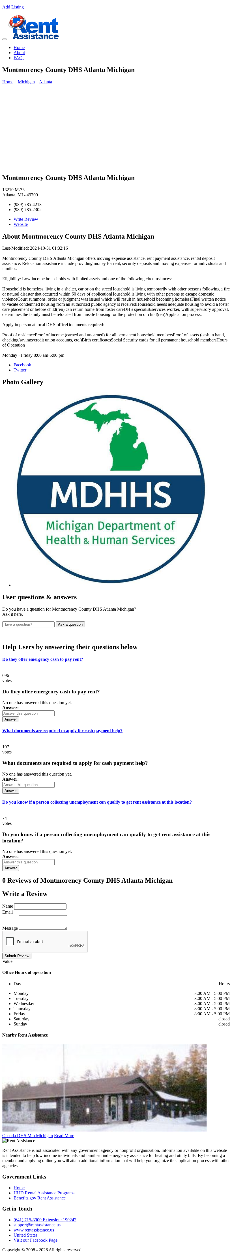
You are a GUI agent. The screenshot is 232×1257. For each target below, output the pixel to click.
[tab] (116, 659)
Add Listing (13, 7)
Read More (64, 1135)
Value (7, 961)
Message (10, 928)
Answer (11, 719)
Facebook (22, 364)
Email (7, 912)
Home (19, 47)
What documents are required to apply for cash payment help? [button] (62, 730)
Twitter (20, 370)
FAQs (19, 57)
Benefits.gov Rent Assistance (40, 1198)
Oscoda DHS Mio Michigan (27, 1135)
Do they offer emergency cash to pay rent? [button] (42, 659)
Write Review (26, 219)
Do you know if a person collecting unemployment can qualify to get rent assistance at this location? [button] (97, 802)
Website (21, 224)
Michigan (26, 81)
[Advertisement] (116, 128)
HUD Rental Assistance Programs (44, 1192)
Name (7, 906)
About (19, 52)
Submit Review (17, 956)
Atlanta (45, 81)
